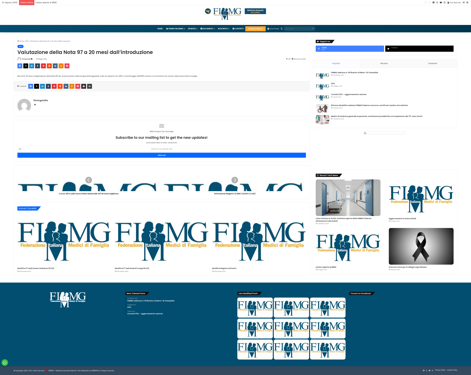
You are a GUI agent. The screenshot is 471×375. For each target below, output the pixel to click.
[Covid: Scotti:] (328, 329)
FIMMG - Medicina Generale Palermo (62, 371)
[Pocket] (67, 65)
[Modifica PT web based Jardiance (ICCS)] (64, 239)
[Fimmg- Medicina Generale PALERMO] (235, 14)
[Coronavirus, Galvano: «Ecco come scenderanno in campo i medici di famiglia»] (255, 308)
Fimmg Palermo (175, 29)
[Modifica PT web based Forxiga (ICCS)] (162, 239)
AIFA (27, 41)
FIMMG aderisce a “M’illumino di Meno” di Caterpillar (354, 72)
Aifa (333, 83)
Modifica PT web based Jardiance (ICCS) (35, 268)
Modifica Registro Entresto (224, 268)
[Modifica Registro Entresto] (259, 239)
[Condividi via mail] (83, 86)
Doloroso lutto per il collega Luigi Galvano (55, 2)
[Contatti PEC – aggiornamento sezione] (322, 97)
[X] (25, 65)
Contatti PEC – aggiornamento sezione (348, 94)
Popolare (336, 63)
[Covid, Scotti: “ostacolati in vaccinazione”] (255, 349)
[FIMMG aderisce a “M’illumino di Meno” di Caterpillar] (322, 76)
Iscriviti (224, 29)
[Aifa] (322, 86)
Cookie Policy (452, 370)
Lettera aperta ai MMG (326, 267)
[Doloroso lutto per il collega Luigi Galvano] (421, 246)
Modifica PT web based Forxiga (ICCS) (132, 268)
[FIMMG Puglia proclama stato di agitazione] (255, 329)
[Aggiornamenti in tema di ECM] (421, 197)
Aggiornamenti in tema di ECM (402, 218)
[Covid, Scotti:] (291, 329)
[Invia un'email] (31, 59)
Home (160, 29)
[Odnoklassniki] (61, 65)
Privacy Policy (440, 370)
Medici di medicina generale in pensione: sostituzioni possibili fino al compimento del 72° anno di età (376, 116)
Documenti (207, 29)
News (193, 29)
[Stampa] (89, 86)
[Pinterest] (43, 65)
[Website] (34, 104)
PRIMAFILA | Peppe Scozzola (103, 371)
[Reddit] (49, 65)
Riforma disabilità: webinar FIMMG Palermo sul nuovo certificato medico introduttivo (369, 105)
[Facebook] (19, 65)
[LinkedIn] (31, 65)
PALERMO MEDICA (255, 29)
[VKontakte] (55, 65)
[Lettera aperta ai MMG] (348, 246)
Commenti (432, 63)
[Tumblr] (37, 65)
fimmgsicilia (26, 59)
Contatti (239, 29)
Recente (384, 63)
